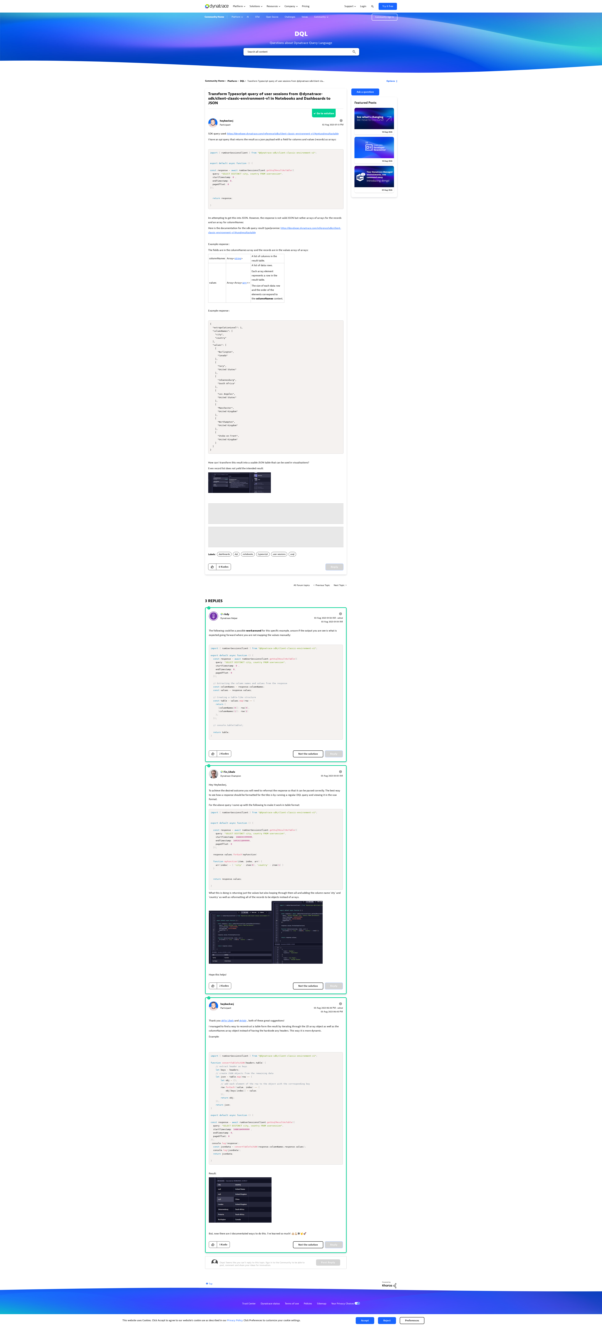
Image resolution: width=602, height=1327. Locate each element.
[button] (365, 1320)
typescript (263, 554)
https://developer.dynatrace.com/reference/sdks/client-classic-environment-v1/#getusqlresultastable (283, 133)
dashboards (224, 554)
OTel (257, 17)
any (245, 282)
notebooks (248, 554)
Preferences (412, 1320)
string (238, 258)
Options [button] (390, 81)
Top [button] (210, 1283)
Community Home (214, 17)
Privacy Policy (234, 1320)
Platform (236, 17)
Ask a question (365, 92)
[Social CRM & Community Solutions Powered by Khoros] (389, 1285)
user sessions (279, 554)
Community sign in (384, 17)
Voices (305, 17)
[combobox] (301, 52)
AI (248, 17)
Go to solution (325, 113)
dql (236, 554)
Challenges (290, 17)
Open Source (272, 17)
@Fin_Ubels (227, 1020)
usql (292, 554)
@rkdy (243, 1020)
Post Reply (328, 1262)
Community (320, 17)
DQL (242, 81)
